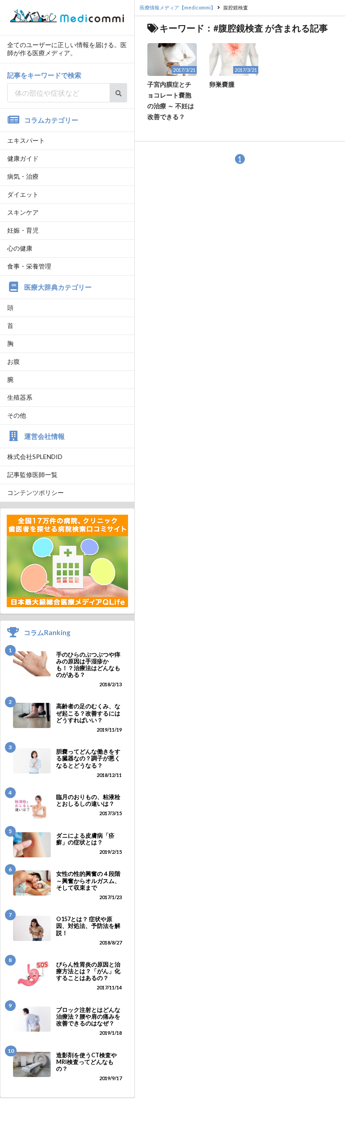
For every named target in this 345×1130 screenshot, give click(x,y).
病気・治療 (23, 176)
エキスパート (26, 140)
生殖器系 (19, 397)
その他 (16, 415)
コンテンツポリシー (35, 492)
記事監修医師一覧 (32, 474)
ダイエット (23, 194)
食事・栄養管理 (29, 266)
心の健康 (19, 248)
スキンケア (23, 212)
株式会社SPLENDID (34, 456)
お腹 (13, 361)
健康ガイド (23, 158)
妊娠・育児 (23, 230)
